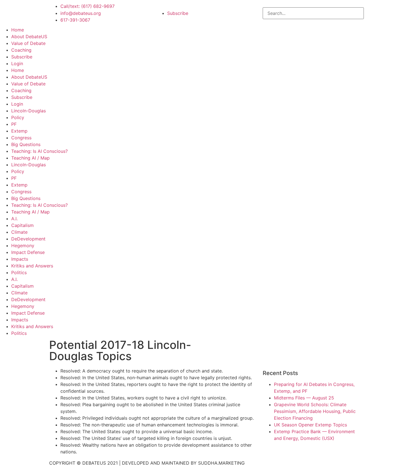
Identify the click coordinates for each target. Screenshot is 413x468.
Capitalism (22, 225)
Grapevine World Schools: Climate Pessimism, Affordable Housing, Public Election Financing (315, 411)
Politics (19, 272)
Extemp (19, 131)
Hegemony (22, 245)
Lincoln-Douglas (28, 110)
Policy (17, 117)
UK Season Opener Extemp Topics (310, 425)
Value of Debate (28, 43)
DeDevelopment (28, 239)
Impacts (19, 259)
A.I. (14, 218)
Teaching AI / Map (30, 158)
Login (17, 63)
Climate (19, 232)
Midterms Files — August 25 (304, 398)
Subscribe (21, 57)
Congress (21, 137)
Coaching (21, 50)
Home (17, 30)
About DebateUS (29, 36)
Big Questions (25, 144)
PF (14, 124)
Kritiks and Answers (32, 266)
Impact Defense (28, 252)
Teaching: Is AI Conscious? (39, 151)
